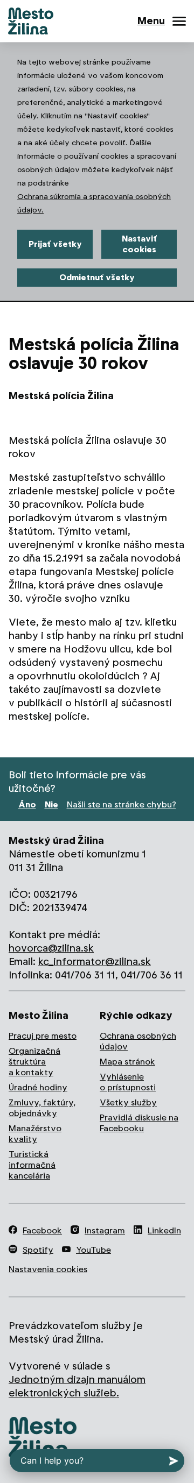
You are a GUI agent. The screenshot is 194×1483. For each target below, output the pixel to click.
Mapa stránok (127, 1061)
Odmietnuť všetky (97, 277)
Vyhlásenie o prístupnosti (128, 1082)
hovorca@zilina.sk (51, 948)
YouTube (93, 1249)
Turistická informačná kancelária (32, 1164)
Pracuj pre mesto (43, 1035)
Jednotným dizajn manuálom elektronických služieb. (77, 1386)
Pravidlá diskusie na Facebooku (139, 1123)
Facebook (42, 1230)
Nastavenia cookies (48, 1269)
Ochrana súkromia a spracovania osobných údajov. (94, 203)
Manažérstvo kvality (35, 1134)
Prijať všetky (55, 244)
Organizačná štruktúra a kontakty (34, 1061)
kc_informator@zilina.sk (94, 961)
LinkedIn (164, 1230)
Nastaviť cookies (139, 244)
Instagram (105, 1230)
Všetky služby (128, 1102)
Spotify (38, 1249)
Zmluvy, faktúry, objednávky (42, 1108)
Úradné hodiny (38, 1087)
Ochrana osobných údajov (138, 1041)
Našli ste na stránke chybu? (121, 804)
